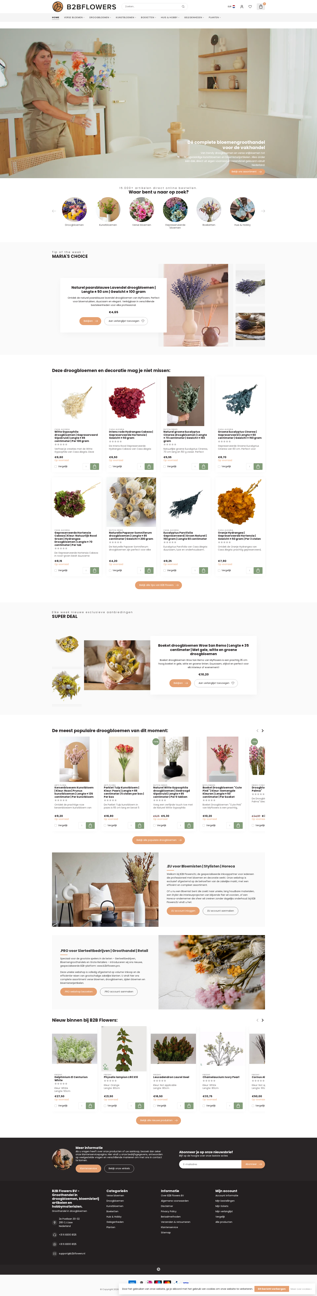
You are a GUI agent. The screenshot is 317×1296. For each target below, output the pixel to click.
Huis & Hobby (169, 17)
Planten (214, 17)
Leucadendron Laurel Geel (171, 1077)
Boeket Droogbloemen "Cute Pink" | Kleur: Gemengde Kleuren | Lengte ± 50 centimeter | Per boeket (222, 792)
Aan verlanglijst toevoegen (124, 321)
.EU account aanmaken (220, 910)
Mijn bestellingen (225, 1200)
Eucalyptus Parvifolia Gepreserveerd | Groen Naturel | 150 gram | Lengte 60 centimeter (185, 535)
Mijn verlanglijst (224, 1211)
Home (55, 17)
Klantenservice (88, 1168)
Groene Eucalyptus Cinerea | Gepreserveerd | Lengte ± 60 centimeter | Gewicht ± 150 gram (240, 434)
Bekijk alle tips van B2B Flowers (156, 585)
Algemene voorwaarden (175, 1200)
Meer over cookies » (301, 1289)
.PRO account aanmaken (118, 991)
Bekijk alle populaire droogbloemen (156, 840)
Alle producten (223, 1222)
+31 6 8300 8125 (67, 1234)
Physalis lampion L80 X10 (121, 1077)
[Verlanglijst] (250, 6)
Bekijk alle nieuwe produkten (156, 1120)
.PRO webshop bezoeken (79, 991)
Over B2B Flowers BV (172, 1195)
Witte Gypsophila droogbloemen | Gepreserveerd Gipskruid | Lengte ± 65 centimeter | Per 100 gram (76, 436)
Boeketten (147, 17)
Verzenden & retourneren (175, 1222)
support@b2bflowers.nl (72, 1253)
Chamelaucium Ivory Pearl (221, 1077)
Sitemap (166, 1232)
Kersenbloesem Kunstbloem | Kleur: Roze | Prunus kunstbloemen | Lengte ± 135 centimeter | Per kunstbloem (74, 792)
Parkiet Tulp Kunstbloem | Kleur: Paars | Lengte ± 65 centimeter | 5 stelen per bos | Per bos (124, 792)
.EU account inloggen (183, 910)
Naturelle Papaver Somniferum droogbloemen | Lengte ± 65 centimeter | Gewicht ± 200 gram (131, 535)
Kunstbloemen (125, 17)
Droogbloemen (99, 17)
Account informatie (226, 1195)
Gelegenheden (193, 17)
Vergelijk (63, 466)
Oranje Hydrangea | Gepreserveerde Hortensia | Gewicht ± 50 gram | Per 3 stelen (239, 535)
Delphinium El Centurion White (71, 1079)
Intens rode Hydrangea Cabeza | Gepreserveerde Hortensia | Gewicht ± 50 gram (131, 434)
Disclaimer (167, 1206)
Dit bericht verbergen (272, 1289)
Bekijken (88, 321)
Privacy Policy (168, 1211)
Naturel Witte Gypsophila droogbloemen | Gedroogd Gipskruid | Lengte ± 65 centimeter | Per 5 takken (171, 792)
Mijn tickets (221, 1206)
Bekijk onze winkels (119, 1168)
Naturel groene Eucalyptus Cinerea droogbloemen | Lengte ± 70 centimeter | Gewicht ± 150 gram (185, 436)
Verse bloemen (73, 17)
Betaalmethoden (171, 1216)
